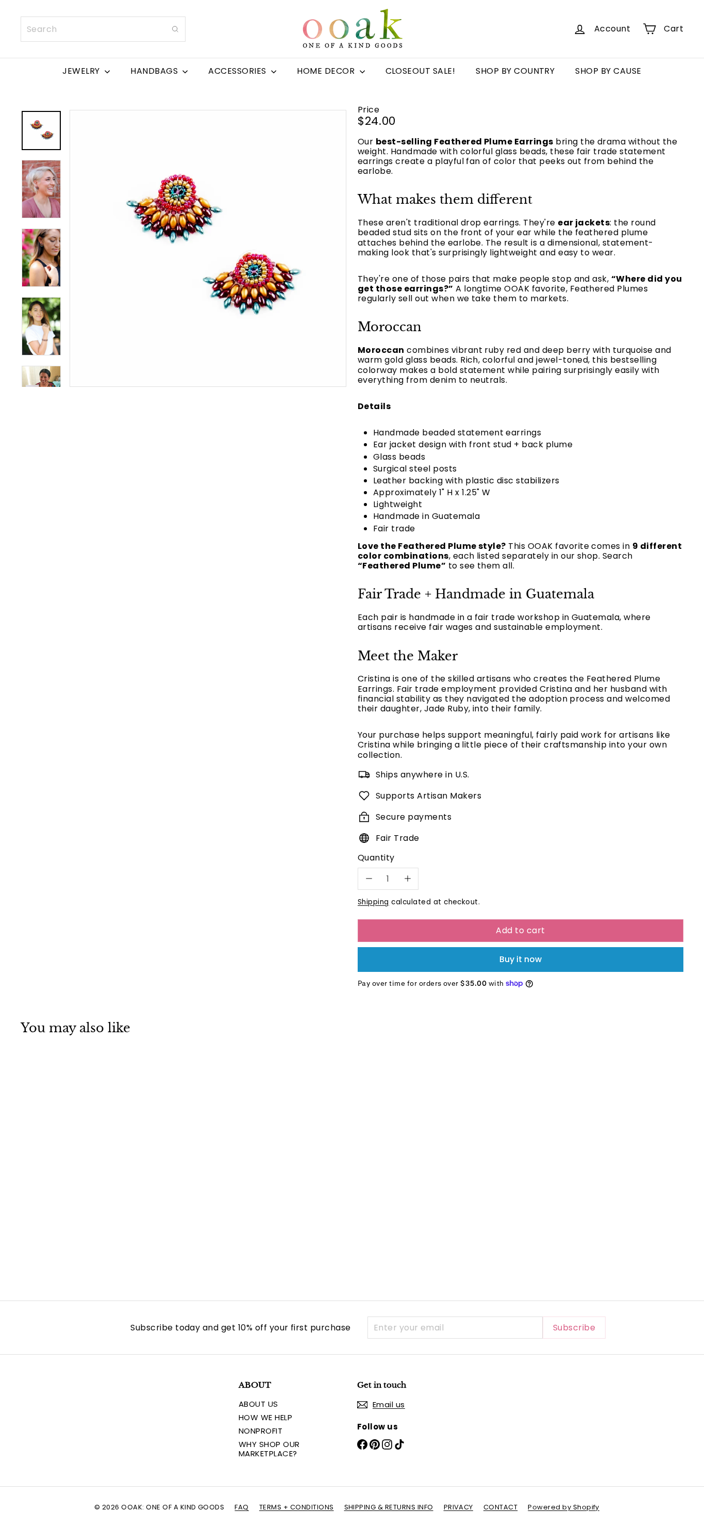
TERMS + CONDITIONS (296, 1507)
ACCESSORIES (238, 71)
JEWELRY (82, 71)
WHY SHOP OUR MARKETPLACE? (269, 1449)
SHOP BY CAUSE (608, 71)
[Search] (175, 29)
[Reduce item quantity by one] (369, 879)
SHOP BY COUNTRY (515, 71)
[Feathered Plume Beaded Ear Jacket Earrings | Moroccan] (72, 1160)
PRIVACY (458, 1507)
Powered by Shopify (563, 1507)
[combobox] (103, 29)
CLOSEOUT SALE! (420, 71)
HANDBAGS (155, 71)
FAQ (241, 1507)
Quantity (376, 858)
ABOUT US (258, 1404)
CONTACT (500, 1507)
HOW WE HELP (265, 1417)
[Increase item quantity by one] (407, 879)
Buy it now (520, 959)
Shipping (373, 902)
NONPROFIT (260, 1430)
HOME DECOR (327, 71)
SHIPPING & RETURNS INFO (388, 1507)
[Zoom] (208, 248)
